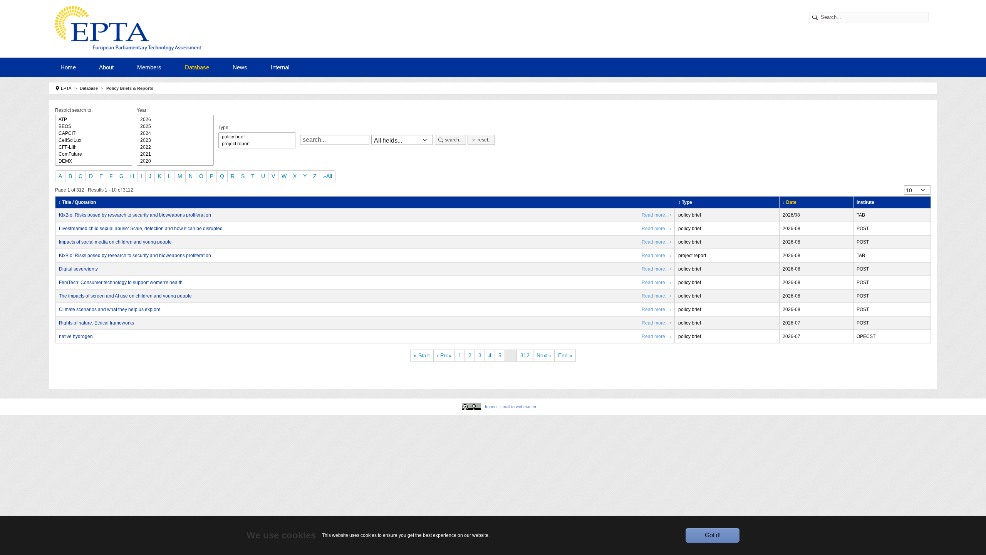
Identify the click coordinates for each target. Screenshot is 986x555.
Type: (224, 127)
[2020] (175, 161)
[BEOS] (93, 126)
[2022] (175, 147)
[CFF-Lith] (93, 147)
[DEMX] (93, 161)
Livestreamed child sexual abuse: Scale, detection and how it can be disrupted (141, 228)
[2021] (175, 154)
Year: (142, 110)
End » (565, 355)
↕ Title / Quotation (77, 202)
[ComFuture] (93, 154)
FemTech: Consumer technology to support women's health (121, 282)
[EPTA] (130, 28)
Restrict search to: (73, 110)
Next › (544, 355)
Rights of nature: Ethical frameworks (96, 323)
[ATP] (93, 119)
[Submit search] (816, 17)
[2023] (175, 140)
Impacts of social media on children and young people (115, 242)
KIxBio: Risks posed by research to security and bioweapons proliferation (135, 215)
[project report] (256, 143)
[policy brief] (256, 136)
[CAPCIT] (93, 133)
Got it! (713, 535)
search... (454, 140)
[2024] (175, 133)
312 (525, 355)
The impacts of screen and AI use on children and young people (125, 296)
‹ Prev (444, 355)
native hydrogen (76, 336)
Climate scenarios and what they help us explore (110, 309)
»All (327, 176)
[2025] (175, 126)
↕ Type (685, 202)
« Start (422, 355)
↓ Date (790, 202)
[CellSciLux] (93, 140)
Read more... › (656, 215)
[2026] (175, 119)
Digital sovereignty (78, 269)
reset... (484, 140)
